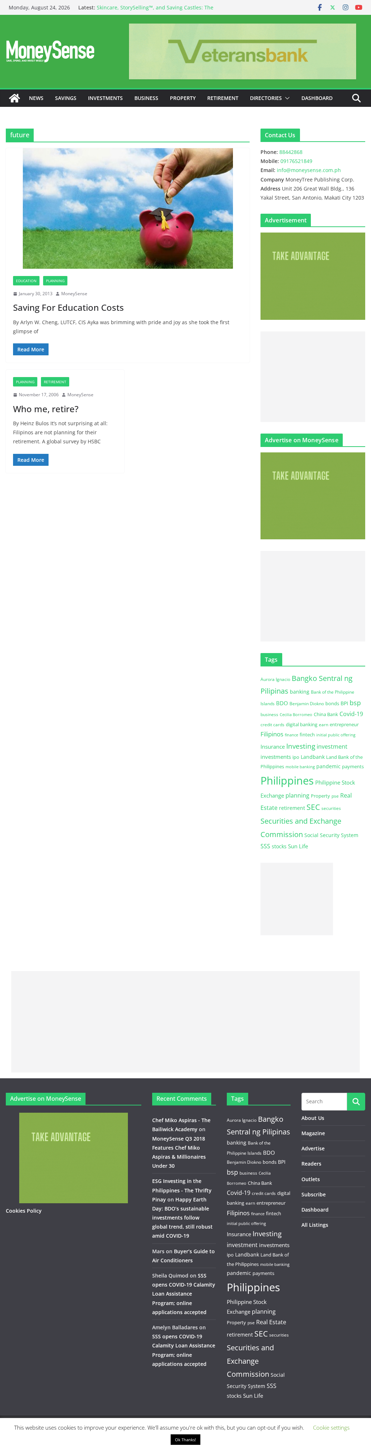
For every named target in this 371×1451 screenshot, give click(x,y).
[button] (286, 98)
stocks (279, 846)
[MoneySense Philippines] (14, 98)
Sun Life (298, 846)
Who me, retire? (46, 409)
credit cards (272, 725)
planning (297, 795)
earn (323, 724)
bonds (332, 703)
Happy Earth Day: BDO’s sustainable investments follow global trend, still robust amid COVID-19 (182, 1217)
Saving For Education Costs (68, 307)
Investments (105, 98)
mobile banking (300, 766)
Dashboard (317, 98)
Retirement (222, 98)
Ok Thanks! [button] (185, 1439)
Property (183, 98)
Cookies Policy (24, 1210)
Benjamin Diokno (306, 703)
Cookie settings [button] (331, 1427)
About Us (312, 1118)
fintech (307, 734)
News (36, 98)
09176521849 (296, 161)
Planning (55, 280)
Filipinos (271, 734)
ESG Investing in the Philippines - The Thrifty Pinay (182, 1190)
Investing (300, 745)
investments (275, 756)
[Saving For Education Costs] (128, 208)
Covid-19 (351, 714)
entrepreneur (344, 724)
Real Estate (271, 1322)
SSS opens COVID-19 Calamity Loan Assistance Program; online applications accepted (183, 1294)
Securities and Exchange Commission (250, 1360)
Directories (266, 98)
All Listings (314, 1224)
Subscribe (313, 1194)
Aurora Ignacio (275, 679)
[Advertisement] (312, 376)
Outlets (310, 1179)
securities (331, 808)
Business (146, 98)
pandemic (328, 766)
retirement (292, 807)
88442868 (291, 152)
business (269, 714)
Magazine (313, 1133)
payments (353, 766)
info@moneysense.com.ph (309, 170)
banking (299, 691)
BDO (282, 703)
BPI (344, 703)
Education (26, 280)
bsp (355, 702)
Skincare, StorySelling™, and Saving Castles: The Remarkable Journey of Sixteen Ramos (155, 11)
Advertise (313, 1148)
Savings (65, 98)
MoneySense (74, 293)
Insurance (272, 746)
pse (335, 796)
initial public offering (335, 734)
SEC (313, 807)
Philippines (287, 780)
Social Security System (331, 835)
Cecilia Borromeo (296, 714)
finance (291, 734)
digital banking (301, 724)
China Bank (326, 714)
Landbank (313, 756)
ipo (295, 757)
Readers (311, 1163)
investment (332, 746)
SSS (265, 846)
